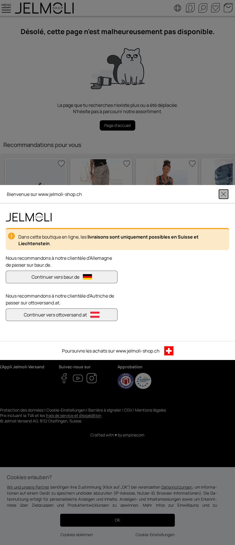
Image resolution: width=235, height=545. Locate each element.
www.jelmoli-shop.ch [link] (138, 351)
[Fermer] (223, 194)
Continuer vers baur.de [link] (55, 277)
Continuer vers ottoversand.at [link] (55, 315)
